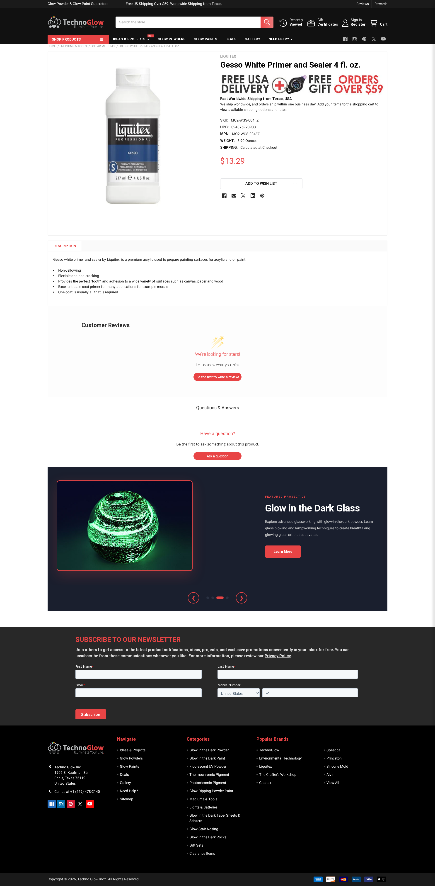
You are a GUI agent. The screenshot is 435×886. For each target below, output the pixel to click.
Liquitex (265, 766)
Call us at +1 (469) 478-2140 (77, 791)
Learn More (283, 552)
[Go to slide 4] (227, 597)
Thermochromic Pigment (209, 774)
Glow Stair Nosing (203, 829)
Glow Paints (205, 39)
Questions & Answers (217, 407)
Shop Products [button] (66, 39)
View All (332, 783)
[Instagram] (355, 39)
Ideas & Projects (129, 39)
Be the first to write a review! (217, 377)
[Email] (234, 196)
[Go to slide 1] (207, 597)
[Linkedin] (253, 196)
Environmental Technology (280, 758)
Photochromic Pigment (207, 783)
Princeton (334, 758)
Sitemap (126, 799)
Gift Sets (196, 845)
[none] (133, 136)
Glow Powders (172, 39)
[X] (374, 39)
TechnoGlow (269, 750)
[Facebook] (345, 39)
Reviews (362, 4)
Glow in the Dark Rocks (207, 837)
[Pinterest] (364, 39)
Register (358, 24)
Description (64, 246)
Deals (231, 39)
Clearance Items (202, 853)
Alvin (330, 774)
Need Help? (278, 39)
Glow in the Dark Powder (209, 750)
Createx (265, 783)
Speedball (334, 750)
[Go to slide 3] (220, 597)
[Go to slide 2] (212, 597)
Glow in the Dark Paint (207, 758)
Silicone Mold (337, 766)
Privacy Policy (278, 655)
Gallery (252, 39)
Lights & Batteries (203, 807)
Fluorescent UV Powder (207, 766)
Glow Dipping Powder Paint (211, 791)
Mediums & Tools (203, 799)
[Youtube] (383, 39)
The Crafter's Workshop (277, 774)
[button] (302, 84)
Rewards (381, 4)
